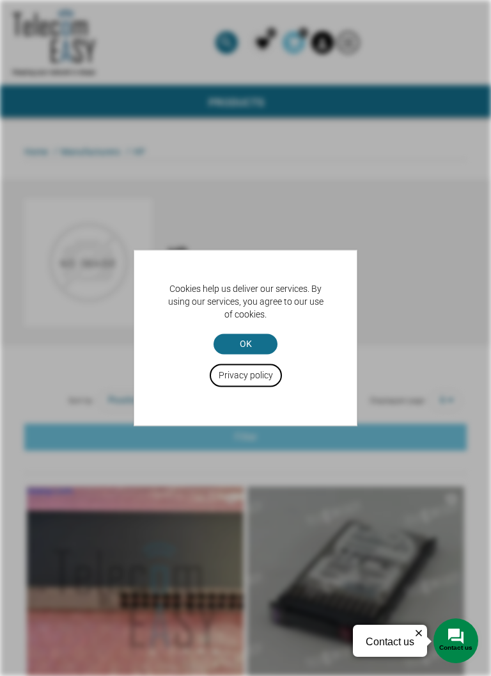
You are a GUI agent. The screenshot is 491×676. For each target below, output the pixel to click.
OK (246, 344)
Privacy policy (246, 376)
